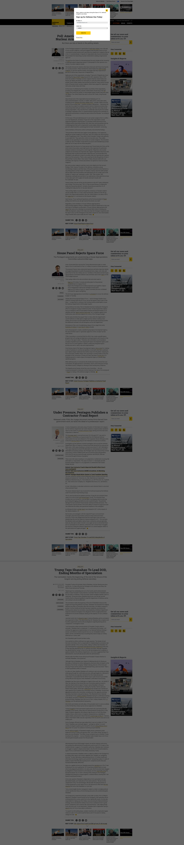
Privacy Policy (79, 37)
